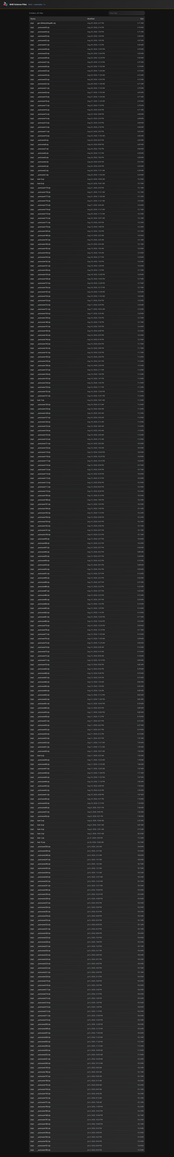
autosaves (38, 4)
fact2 (30, 4)
